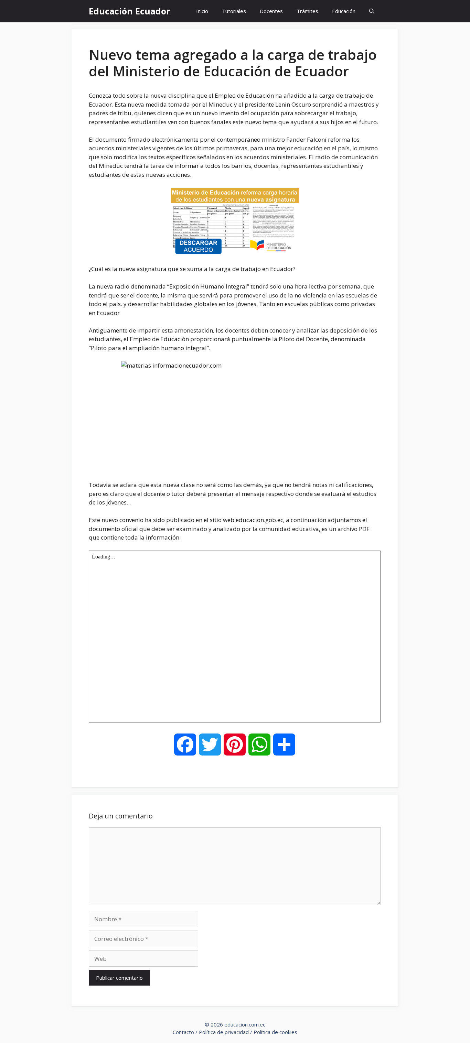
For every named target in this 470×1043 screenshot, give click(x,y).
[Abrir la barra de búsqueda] (371, 11)
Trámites (307, 11)
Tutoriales (234, 11)
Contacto (183, 1032)
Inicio (202, 11)
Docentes (271, 11)
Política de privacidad (224, 1032)
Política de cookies (275, 1032)
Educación (343, 11)
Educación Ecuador (129, 11)
